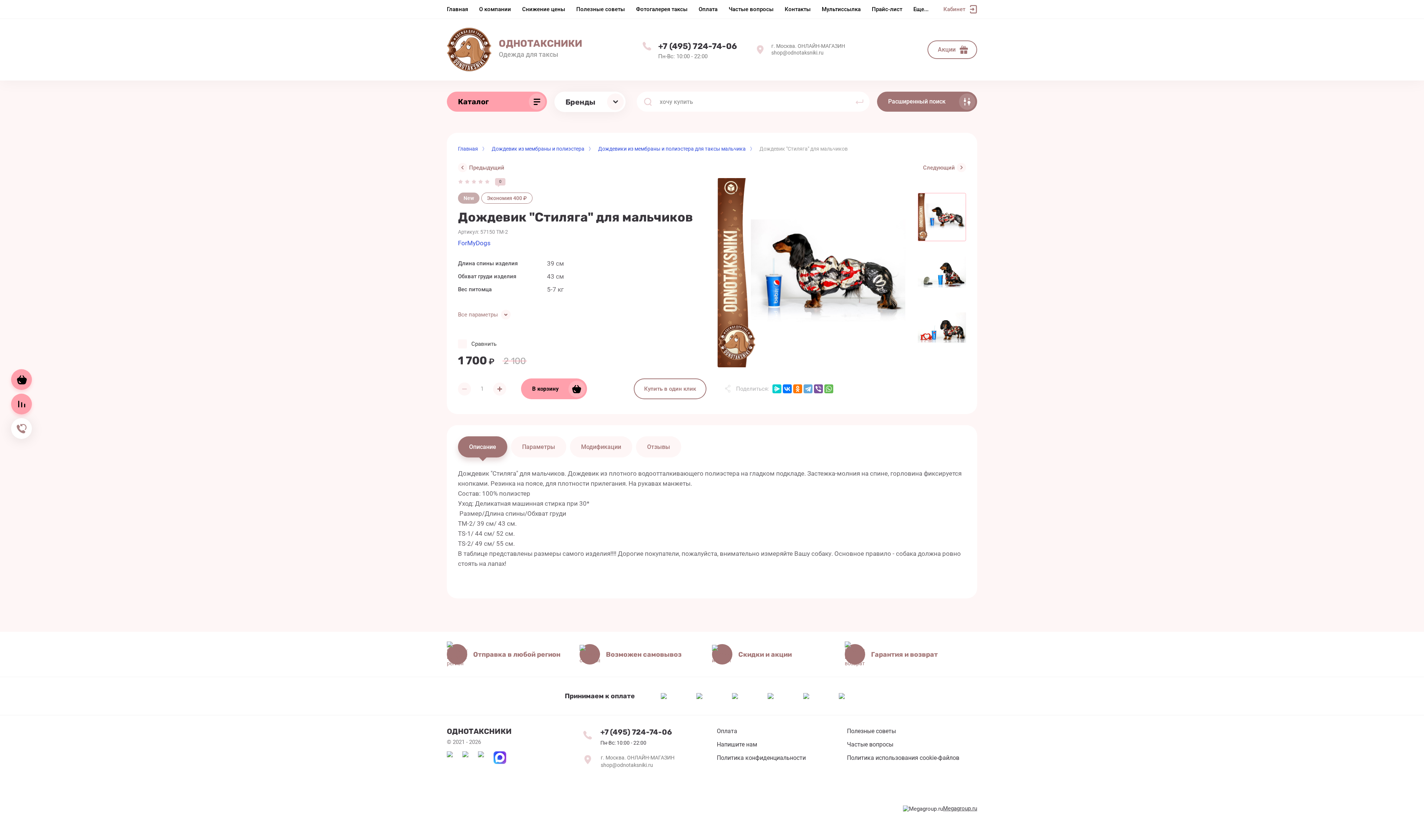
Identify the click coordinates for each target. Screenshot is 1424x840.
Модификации (601, 446)
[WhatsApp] (828, 388)
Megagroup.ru (960, 808)
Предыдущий (486, 168)
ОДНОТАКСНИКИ (540, 43)
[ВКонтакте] (787, 388)
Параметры (538, 446)
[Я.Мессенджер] (776, 388)
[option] (812, 272)
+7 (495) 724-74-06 (697, 46)
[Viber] (818, 388)
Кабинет (954, 9)
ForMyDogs (474, 243)
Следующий (939, 168)
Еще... (921, 9)
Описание (482, 446)
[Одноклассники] (797, 388)
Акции (947, 49)
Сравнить (484, 344)
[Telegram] (808, 388)
